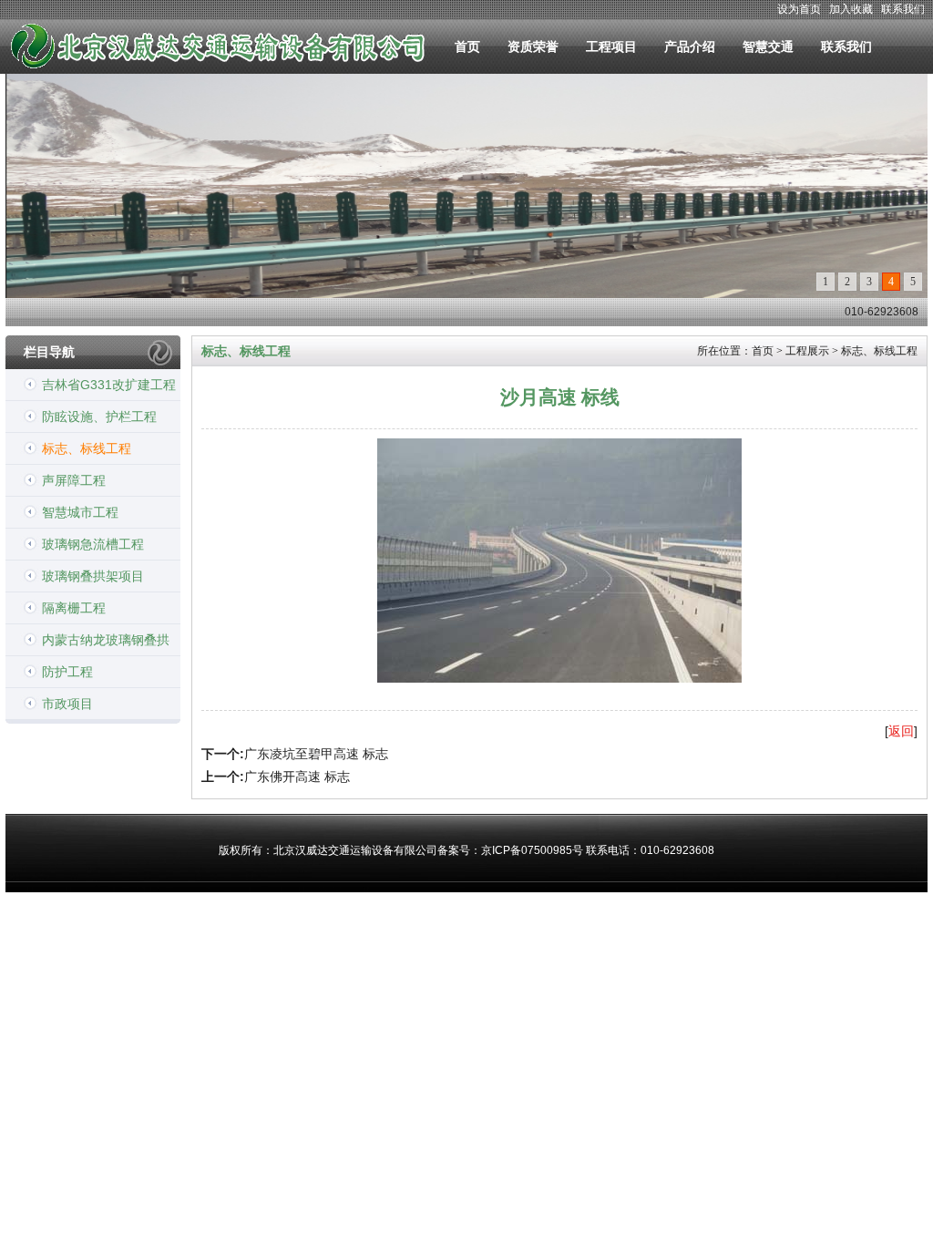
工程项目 (611, 46)
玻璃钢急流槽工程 (93, 544)
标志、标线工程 (86, 448)
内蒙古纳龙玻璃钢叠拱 (105, 640)
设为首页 (799, 9)
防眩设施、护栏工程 (99, 416)
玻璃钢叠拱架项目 (93, 576)
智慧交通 (768, 46)
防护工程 (67, 671)
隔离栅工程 (74, 608)
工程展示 (807, 351)
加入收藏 (851, 9)
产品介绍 (689, 46)
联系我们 (903, 9)
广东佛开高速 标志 (297, 776)
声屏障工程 (74, 480)
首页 (467, 46)
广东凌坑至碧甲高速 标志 (316, 753)
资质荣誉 (533, 46)
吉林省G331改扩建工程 (109, 384)
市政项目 (67, 703)
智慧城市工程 (80, 512)
